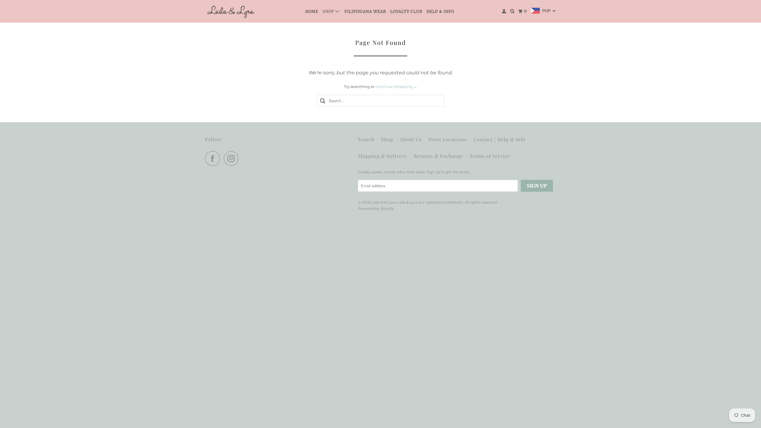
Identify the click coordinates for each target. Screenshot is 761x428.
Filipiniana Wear (365, 11)
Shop (329, 11)
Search (366, 139)
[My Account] (504, 11)
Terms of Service (490, 156)
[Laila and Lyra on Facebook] (214, 158)
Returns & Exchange (438, 156)
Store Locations (447, 139)
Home (311, 11)
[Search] (513, 11)
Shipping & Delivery (382, 156)
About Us (411, 139)
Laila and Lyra (383, 202)
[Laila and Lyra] (232, 11)
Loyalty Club (406, 11)
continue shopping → (396, 86)
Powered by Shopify (376, 208)
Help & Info (440, 11)
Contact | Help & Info (500, 139)
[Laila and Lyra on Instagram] (233, 158)
